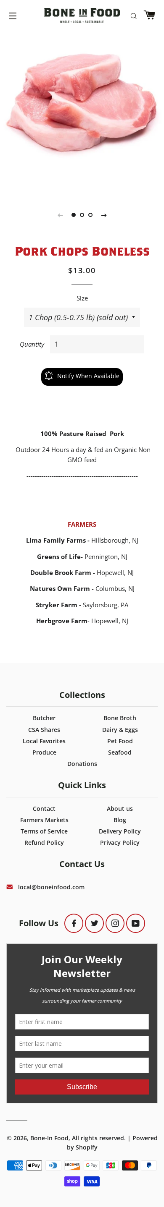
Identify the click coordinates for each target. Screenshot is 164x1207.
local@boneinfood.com (51, 887)
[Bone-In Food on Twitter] (94, 923)
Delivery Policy (120, 831)
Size (82, 298)
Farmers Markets (44, 820)
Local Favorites (44, 741)
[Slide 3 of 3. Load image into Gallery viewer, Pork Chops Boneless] (90, 215)
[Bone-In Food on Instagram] (115, 923)
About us (120, 809)
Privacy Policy (120, 842)
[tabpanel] (82, 101)
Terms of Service (44, 831)
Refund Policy (44, 842)
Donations (82, 764)
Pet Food (120, 741)
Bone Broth (119, 718)
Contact (44, 809)
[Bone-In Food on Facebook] (73, 923)
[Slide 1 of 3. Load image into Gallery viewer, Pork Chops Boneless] (73, 215)
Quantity (32, 344)
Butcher (44, 718)
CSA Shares (44, 730)
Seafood (120, 752)
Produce (44, 752)
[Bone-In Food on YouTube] (135, 923)
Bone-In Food (49, 1138)
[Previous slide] (60, 215)
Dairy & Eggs (120, 730)
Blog (120, 820)
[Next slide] (104, 215)
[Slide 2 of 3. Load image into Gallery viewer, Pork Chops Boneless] (82, 215)
